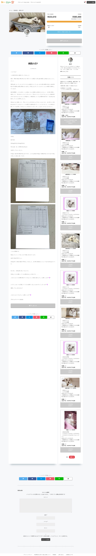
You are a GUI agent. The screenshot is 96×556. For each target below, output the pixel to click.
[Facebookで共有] (28, 52)
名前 (45, 515)
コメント (46, 497)
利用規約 (54, 554)
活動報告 (16, 10)
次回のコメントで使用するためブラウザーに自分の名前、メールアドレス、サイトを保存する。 (45, 536)
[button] (64, 32)
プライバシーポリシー (28, 554)
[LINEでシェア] (63, 52)
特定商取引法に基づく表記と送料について (42, 554)
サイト (45, 528)
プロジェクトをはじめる (23, 2)
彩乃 (70, 64)
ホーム (10, 10)
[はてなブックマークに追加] (39, 52)
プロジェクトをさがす (35, 2)
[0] (84, 2)
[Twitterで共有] (16, 52)
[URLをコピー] (74, 52)
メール (46, 521)
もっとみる (76, 69)
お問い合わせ (60, 554)
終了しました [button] (64, 40)
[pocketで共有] (51, 52)
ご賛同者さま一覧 (69, 554)
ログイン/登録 (91, 2)
